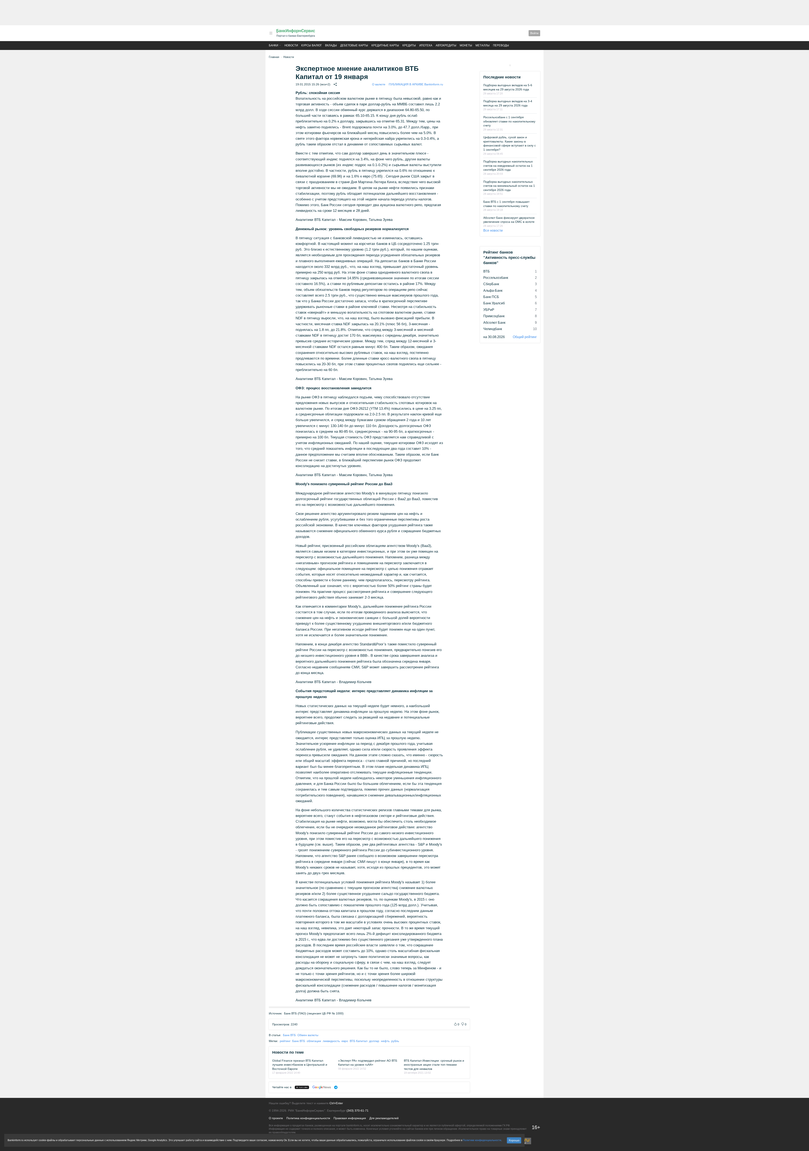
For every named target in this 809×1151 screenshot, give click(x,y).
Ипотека (425, 45)
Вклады (331, 45)
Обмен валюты (307, 1035)
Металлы (482, 45)
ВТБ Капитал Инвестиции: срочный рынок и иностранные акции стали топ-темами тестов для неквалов (434, 1064)
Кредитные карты (385, 45)
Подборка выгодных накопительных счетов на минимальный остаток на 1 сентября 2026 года (509, 186)
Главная (274, 57)
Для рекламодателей (384, 1118)
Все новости (493, 230)
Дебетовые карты (354, 45)
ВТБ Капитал (358, 1041)
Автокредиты (446, 45)
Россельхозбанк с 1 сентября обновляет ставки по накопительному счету (509, 121)
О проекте (276, 1118)
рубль (395, 1041)
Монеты (466, 45)
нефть (385, 1041)
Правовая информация (350, 1118)
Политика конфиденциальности (308, 1118)
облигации (314, 1041)
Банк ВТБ (289, 1035)
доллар (374, 1041)
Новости (291, 45)
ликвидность (331, 1041)
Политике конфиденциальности (482, 1140)
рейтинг (285, 1041)
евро (345, 1041)
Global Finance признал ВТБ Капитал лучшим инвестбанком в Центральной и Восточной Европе (299, 1064)
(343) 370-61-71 (357, 1110)
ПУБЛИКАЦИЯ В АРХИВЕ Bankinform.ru (416, 84)
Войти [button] (534, 33)
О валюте (378, 84)
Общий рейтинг (525, 337)
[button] (271, 33)
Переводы (501, 45)
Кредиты (409, 45)
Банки (273, 45)
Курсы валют (311, 45)
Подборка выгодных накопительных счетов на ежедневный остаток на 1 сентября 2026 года (508, 165)
